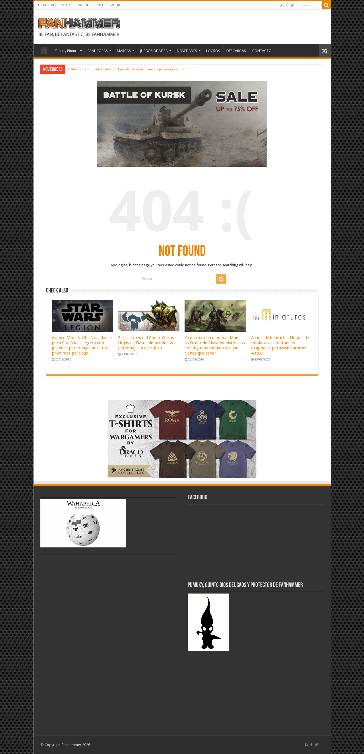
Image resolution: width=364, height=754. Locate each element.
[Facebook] (287, 5)
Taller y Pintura (66, 51)
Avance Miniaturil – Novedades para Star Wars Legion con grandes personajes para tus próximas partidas (82, 345)
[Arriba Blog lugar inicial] (182, 123)
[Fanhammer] (79, 26)
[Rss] (282, 5)
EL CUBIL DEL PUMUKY (53, 5)
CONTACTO (262, 51)
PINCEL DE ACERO (108, 5)
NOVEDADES (187, 51)
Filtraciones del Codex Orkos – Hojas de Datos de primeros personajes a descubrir (130, 69)
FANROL (82, 5)
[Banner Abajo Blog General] (182, 438)
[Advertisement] (68, 642)
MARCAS (124, 51)
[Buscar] (326, 5)
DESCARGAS (236, 51)
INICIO (43, 50)
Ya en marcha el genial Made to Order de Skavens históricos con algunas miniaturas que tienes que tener (215, 345)
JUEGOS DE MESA (154, 51)
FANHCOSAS (98, 51)
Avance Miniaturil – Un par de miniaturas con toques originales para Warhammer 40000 (280, 345)
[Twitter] (292, 5)
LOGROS (213, 51)
